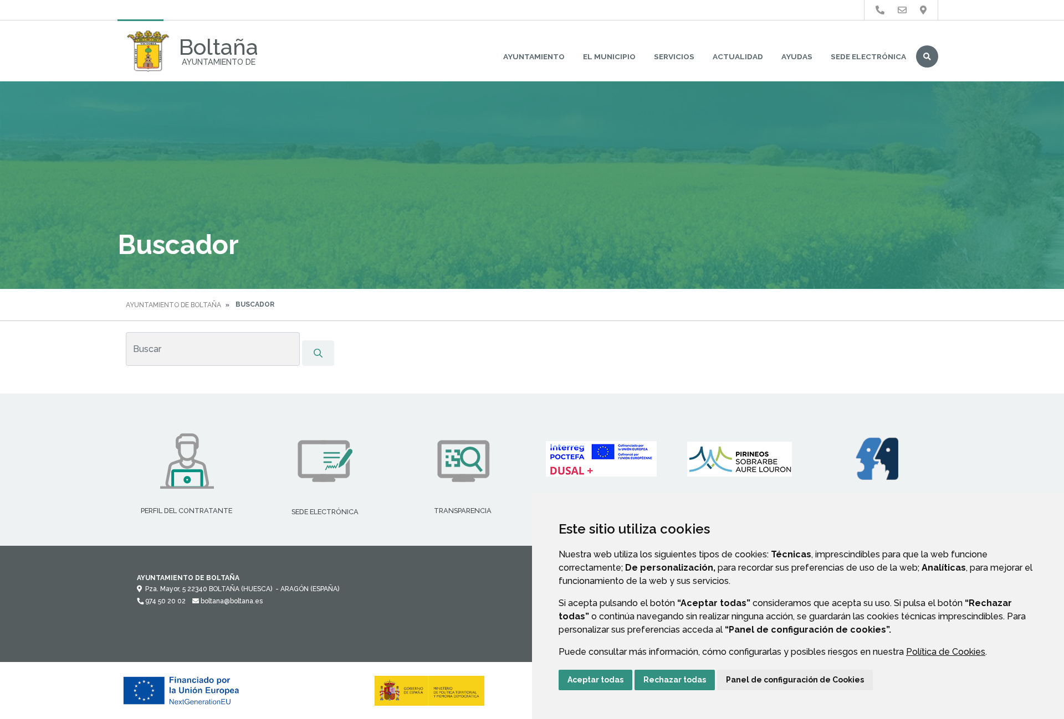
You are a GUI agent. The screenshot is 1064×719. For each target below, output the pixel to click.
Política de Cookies (945, 651)
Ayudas (796, 56)
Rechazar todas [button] (674, 679)
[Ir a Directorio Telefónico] (880, 10)
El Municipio (609, 56)
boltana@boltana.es (231, 601)
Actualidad (738, 56)
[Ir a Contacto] (902, 10)
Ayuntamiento (534, 56)
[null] (318, 353)
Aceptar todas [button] (595, 679)
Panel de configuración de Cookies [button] (795, 679)
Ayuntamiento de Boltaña (173, 305)
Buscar (927, 56)
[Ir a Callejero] (923, 10)
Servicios (674, 56)
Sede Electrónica (868, 56)
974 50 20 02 (165, 601)
